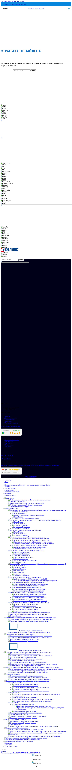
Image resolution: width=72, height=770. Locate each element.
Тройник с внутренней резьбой (47, 580)
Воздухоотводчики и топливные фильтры (49, 669)
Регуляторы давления (30, 718)
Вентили (18, 692)
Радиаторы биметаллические (37, 677)
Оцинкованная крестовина (39, 584)
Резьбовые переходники (36, 515)
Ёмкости (18, 724)
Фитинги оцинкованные (33, 577)
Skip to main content (18, 1)
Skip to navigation (6, 1)
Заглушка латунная (32, 611)
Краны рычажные (30, 711)
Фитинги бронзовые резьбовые (40, 612)
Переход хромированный (38, 597)
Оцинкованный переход (36, 582)
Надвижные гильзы (32, 518)
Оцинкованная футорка (36, 591)
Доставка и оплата (10, 418)
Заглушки (23, 562)
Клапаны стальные (32, 686)
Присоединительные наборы (37, 614)
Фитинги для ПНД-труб (33, 530)
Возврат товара (9, 419)
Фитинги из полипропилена (37, 537)
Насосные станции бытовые (37, 662)
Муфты (20, 517)
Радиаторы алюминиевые (34, 676)
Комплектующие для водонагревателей (47, 736)
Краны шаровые (29, 704)
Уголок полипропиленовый (40, 538)
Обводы (21, 570)
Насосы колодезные (28, 660)
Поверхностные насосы (32, 654)
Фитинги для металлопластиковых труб (48, 520)
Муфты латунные (30, 606)
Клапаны (18, 682)
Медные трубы (24, 506)
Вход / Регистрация (10, 746)
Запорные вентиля (31, 697)
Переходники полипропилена (42, 542)
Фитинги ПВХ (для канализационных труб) (52, 564)
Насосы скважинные (29, 657)
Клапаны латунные (32, 684)
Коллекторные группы (31, 639)
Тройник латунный (32, 604)
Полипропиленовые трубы (35, 503)
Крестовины (25, 528)
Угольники (24, 512)
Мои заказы (8, 446)
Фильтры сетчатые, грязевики (38, 672)
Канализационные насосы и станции (45, 664)
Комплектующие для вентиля (41, 701)
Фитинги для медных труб (35, 550)
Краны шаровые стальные (42, 706)
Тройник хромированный (38, 594)
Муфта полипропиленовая (38, 545)
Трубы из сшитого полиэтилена (40, 500)
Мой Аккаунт (8, 441)
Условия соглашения (11, 423)
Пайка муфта (26, 552)
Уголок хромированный (36, 596)
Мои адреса (8, 443)
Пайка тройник (28, 557)
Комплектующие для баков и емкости (46, 726)
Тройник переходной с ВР (38, 579)
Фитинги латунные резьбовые (39, 602)
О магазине (8, 421)
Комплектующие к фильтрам (37, 671)
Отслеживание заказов (11, 440)
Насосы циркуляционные (34, 659)
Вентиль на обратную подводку (44, 699)
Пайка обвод (26, 554)
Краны (16, 702)
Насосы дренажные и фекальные (41, 655)
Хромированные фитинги (34, 592)
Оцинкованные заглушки (38, 589)
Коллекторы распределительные (40, 637)
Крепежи (18, 616)
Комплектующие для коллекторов (30, 650)
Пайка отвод (26, 555)
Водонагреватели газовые (34, 729)
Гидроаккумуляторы (29, 723)
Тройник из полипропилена (40, 540)
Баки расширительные (31, 721)
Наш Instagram (15, 426)
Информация (8, 445)
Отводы (21, 572)
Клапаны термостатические (40, 687)
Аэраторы (23, 569)
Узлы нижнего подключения (37, 716)
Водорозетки (26, 527)
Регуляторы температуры (34, 713)
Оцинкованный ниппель (37, 586)
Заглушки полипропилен (38, 547)
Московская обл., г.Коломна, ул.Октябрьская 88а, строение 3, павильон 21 (30, 465)
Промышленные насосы (33, 665)
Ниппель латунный (32, 609)
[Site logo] (32, 9)
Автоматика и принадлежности (40, 632)
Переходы (23, 567)
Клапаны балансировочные (40, 691)
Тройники (23, 513)
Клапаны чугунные (32, 689)
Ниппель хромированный (38, 601)
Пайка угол (24, 559)
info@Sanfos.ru (5, 459)
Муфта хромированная (35, 599)
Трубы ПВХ (21, 501)
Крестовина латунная (34, 607)
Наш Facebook (5, 426)
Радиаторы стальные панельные (40, 679)
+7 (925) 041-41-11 (7, 455)
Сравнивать (8, 745)
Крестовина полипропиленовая (44, 543)
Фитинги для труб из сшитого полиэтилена (52, 510)
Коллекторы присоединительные (41, 636)
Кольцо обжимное (31, 560)
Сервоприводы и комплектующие (42, 619)
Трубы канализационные (34, 505)
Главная (7, 416)
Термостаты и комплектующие (39, 621)
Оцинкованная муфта (34, 587)
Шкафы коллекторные (31, 641)
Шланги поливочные (34, 549)
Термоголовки (23, 714)
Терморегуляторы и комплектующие (30, 631)
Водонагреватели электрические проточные (52, 731)
